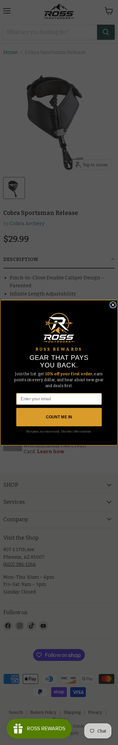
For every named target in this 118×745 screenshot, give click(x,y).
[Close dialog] (113, 305)
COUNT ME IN (59, 417)
